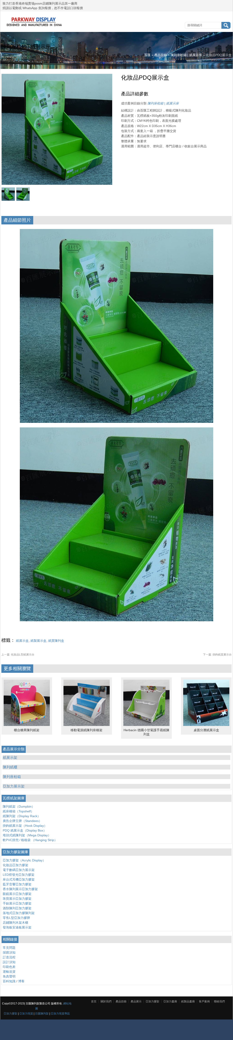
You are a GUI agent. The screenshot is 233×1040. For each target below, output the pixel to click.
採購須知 (9, 952)
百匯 (147, 55)
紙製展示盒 (38, 640)
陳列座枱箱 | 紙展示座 (186, 55)
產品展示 (136, 1001)
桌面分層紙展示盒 (206, 730)
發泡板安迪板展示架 (17, 927)
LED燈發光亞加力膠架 (18, 874)
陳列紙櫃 (10, 767)
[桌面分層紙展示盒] (206, 725)
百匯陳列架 (42, 1013)
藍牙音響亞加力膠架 (17, 884)
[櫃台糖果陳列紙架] (27, 725)
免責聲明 (9, 976)
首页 (93, 1001)
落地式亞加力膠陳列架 (19, 913)
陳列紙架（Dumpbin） (19, 806)
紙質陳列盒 (56, 640)
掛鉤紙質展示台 (217, 654)
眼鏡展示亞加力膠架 (17, 894)
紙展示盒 (22, 640)
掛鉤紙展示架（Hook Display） (25, 825)
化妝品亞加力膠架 (15, 865)
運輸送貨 (9, 971)
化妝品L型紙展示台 (17, 654)
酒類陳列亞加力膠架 (17, 908)
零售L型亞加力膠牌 (16, 918)
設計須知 (9, 962)
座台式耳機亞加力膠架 (19, 879)
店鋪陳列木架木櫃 (15, 922)
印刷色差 (9, 967)
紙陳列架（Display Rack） (22, 816)
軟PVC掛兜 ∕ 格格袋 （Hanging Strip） (30, 840)
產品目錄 (160, 55)
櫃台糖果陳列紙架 (26, 730)
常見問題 (9, 947)
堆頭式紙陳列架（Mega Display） (27, 835)
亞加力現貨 (26, 1013)
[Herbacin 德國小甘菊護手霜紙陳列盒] (146, 725)
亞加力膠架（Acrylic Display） (24, 860)
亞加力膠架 (10, 1013)
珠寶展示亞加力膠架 (17, 898)
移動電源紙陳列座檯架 (86, 730)
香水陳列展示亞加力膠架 (20, 889)
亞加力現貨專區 (60, 1013)
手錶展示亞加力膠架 (17, 903)
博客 (21, 981)
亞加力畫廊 (170, 1001)
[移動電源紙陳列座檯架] (86, 725)
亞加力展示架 (14, 786)
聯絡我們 (219, 1001)
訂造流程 (9, 957)
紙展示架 (10, 757)
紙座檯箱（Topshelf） (18, 811)
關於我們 (106, 1001)
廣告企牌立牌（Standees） (22, 821)
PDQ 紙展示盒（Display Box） (24, 830)
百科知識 (9, 981)
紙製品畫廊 (188, 1001)
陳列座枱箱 (12, 777)
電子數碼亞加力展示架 (19, 870)
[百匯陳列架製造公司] (34, 26)
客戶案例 (204, 1001)
